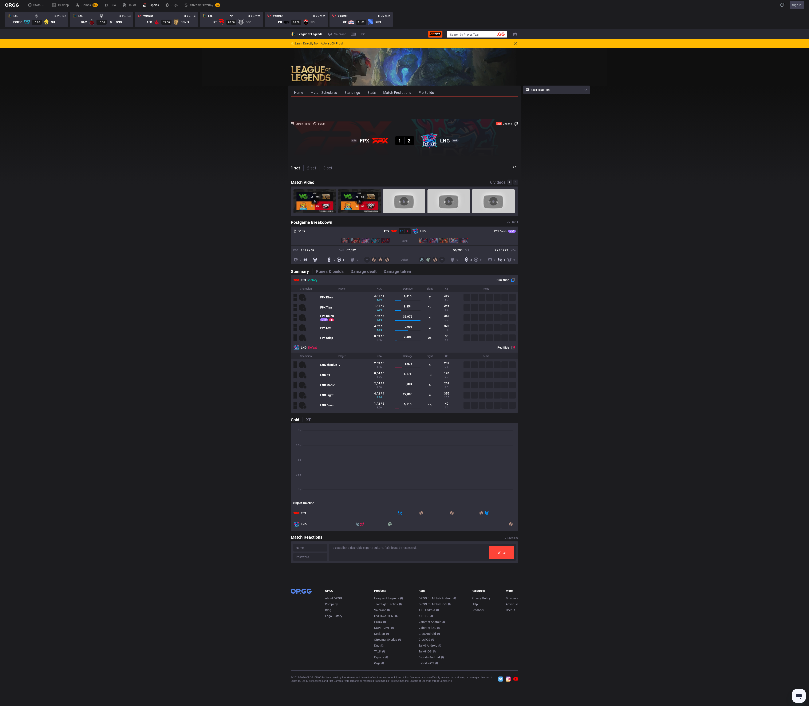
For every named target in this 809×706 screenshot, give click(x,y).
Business (512, 598)
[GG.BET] (435, 34)
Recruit (510, 610)
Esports (379, 657)
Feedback (478, 610)
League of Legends (386, 598)
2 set (311, 167)
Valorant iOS (427, 628)
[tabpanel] (404, 343)
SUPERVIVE (382, 628)
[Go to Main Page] (12, 5)
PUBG (378, 622)
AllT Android (427, 610)
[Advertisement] (404, 107)
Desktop (379, 634)
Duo (376, 645)
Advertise (512, 604)
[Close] (515, 43)
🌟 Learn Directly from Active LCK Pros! (317, 43)
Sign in (796, 5)
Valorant (380, 610)
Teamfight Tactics (386, 604)
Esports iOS (426, 663)
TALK (377, 651)
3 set (327, 167)
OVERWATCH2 (384, 616)
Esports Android (429, 657)
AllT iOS (424, 616)
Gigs (377, 663)
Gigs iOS (424, 640)
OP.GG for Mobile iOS (433, 604)
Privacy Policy (481, 598)
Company (331, 604)
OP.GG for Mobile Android (435, 598)
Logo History (333, 616)
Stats (36, 5)
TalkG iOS (425, 651)
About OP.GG (333, 598)
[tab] (301, 271)
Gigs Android (427, 634)
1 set (295, 167)
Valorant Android (430, 622)
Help (475, 604)
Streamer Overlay (385, 640)
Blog (328, 610)
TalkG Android (428, 645)
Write (501, 552)
